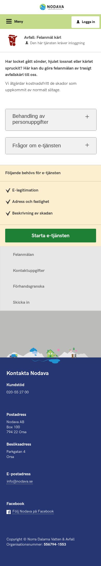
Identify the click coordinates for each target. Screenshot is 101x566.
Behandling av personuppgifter (30, 119)
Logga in (86, 22)
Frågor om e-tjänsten (36, 145)
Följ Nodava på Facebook (33, 511)
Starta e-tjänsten (50, 236)
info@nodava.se (20, 481)
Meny (18, 21)
